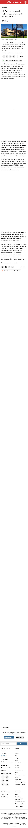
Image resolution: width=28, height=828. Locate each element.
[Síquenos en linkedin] (7, 780)
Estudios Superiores (20, 782)
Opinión (17, 765)
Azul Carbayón (5, 796)
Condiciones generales (12, 824)
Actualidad (18, 763)
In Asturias (18, 792)
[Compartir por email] (7, 56)
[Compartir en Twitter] (13, 56)
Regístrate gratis (8, 737)
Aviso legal (5, 823)
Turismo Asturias (19, 804)
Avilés (16, 758)
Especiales (18, 779)
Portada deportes (5, 792)
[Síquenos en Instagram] (3, 780)
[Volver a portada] (14, 2)
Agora (16, 794)
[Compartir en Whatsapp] (3, 56)
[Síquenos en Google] (7, 784)
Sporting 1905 (4, 794)
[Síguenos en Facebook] (3, 777)
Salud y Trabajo (19, 806)
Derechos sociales (20, 784)
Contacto (3, 770)
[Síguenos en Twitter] (7, 777)
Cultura (17, 767)
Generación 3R (19, 799)
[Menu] (2, 2)
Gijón (16, 755)
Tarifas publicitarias (6, 768)
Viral (16, 772)
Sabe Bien (17, 796)
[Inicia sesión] (25, 2)
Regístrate (4, 755)
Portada (17, 748)
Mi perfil (3, 751)
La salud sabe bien (20, 801)
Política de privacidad (14, 823)
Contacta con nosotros (7, 761)
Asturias (20, 64)
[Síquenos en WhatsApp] (3, 784)
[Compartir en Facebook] (10, 56)
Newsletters (4, 753)
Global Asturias (19, 770)
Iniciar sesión (20, 737)
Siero (16, 760)
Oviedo (16, 163)
